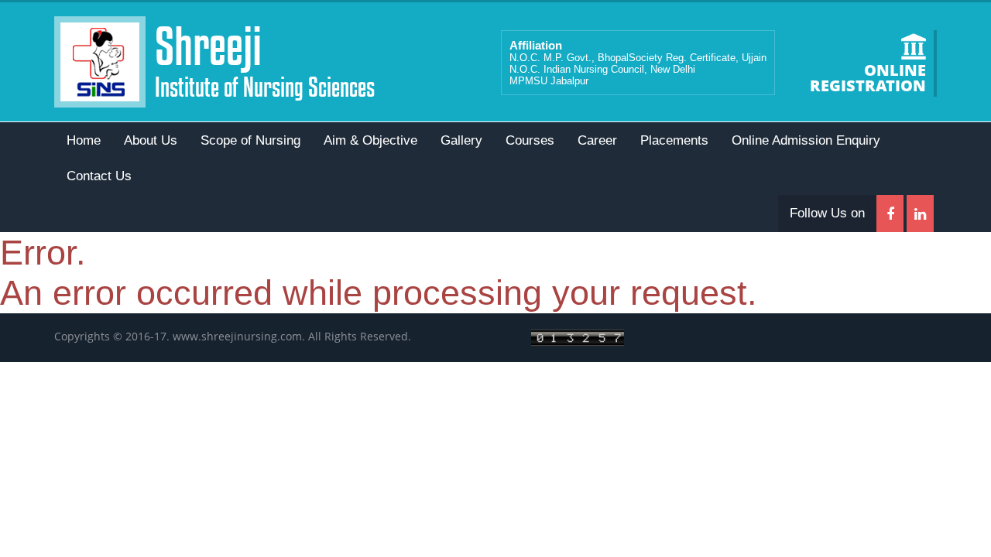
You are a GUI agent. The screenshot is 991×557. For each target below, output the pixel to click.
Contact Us (99, 176)
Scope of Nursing (250, 140)
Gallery (461, 140)
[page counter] (577, 336)
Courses (530, 140)
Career (597, 140)
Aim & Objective (370, 140)
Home (84, 140)
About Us (150, 140)
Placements (674, 140)
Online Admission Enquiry (806, 140)
